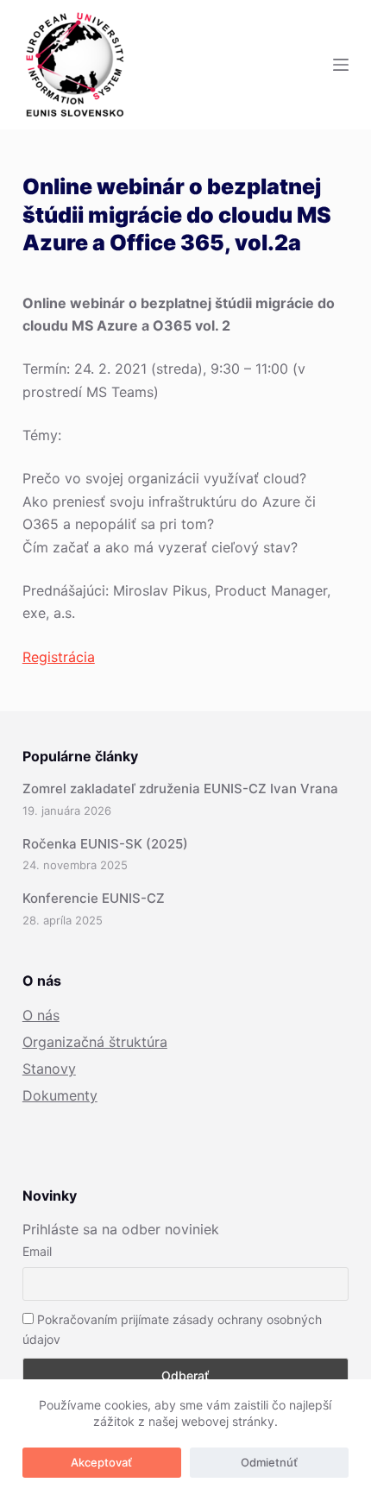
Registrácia (58, 656)
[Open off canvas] (341, 65)
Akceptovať (101, 1462)
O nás (41, 1015)
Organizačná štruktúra (94, 1041)
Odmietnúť (269, 1462)
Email (37, 1251)
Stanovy (49, 1068)
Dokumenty (59, 1095)
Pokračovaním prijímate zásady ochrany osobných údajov (172, 1329)
